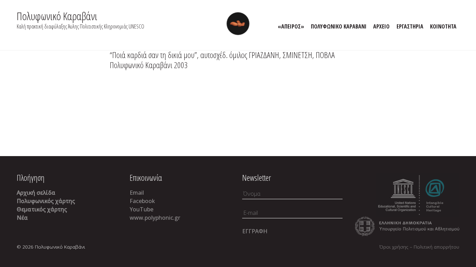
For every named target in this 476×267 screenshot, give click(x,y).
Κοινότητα (443, 26)
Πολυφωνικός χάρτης (46, 201)
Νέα (22, 217)
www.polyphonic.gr (155, 217)
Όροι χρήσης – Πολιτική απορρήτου (419, 246)
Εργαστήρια (410, 26)
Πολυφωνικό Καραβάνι (57, 15)
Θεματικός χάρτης (42, 209)
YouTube (141, 209)
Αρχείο (381, 26)
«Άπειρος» (291, 26)
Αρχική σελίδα (36, 192)
